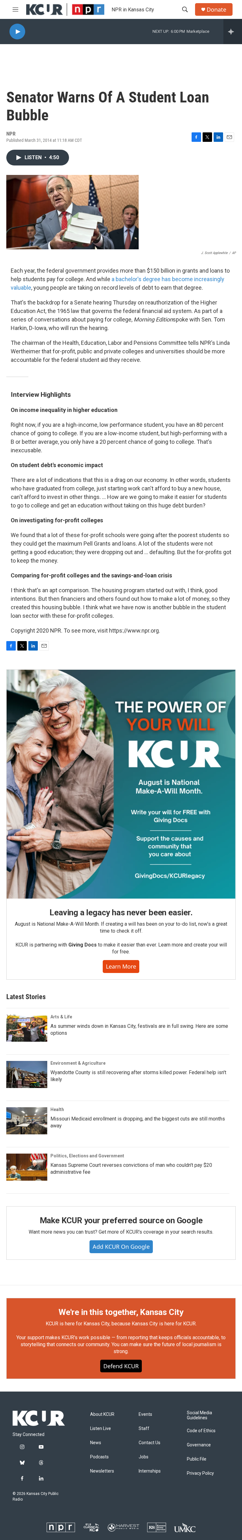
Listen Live (100, 1428)
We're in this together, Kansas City (121, 1312)
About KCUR (102, 1414)
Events (145, 1414)
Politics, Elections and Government (87, 1155)
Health (57, 1109)
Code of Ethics (201, 1430)
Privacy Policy (200, 1473)
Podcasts (99, 1457)
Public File (196, 1459)
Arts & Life (61, 1016)
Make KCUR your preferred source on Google (121, 1220)
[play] (17, 31)
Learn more (121, 966)
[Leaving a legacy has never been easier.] (121, 784)
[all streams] (232, 31)
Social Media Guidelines (199, 1415)
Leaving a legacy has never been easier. (120, 912)
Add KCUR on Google (121, 1246)
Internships (150, 1471)
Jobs (143, 1457)
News (95, 1442)
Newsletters (102, 1471)
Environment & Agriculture (78, 1063)
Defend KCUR (121, 1366)
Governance (199, 1445)
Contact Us (149, 1442)
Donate (216, 9)
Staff (144, 1428)
